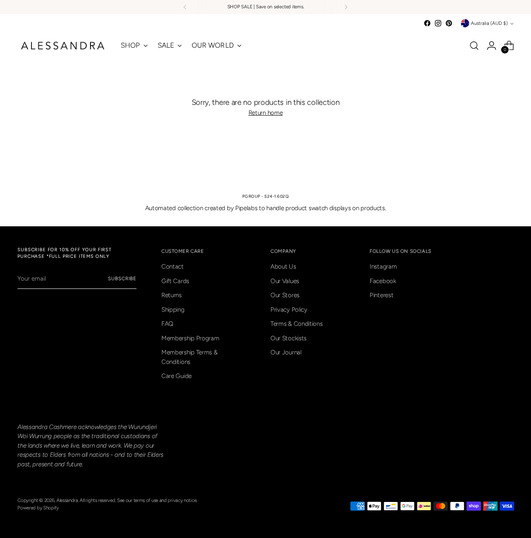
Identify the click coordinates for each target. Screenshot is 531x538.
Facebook (383, 281)
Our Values (284, 281)
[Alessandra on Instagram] (438, 23)
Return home (265, 112)
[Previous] (185, 7)
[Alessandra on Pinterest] (449, 23)
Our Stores (285, 295)
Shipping (173, 309)
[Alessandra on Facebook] (427, 23)
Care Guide (176, 376)
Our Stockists (288, 338)
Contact (172, 266)
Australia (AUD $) (489, 23)
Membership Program (190, 338)
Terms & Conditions (296, 323)
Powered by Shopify (38, 508)
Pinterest (381, 295)
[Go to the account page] (491, 45)
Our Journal (286, 352)
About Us (283, 266)
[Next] (346, 7)
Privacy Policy (288, 309)
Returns (171, 295)
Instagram (383, 266)
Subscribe (122, 278)
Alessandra (67, 500)
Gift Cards (175, 281)
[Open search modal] (474, 45)
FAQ (167, 323)
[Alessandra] (63, 46)
